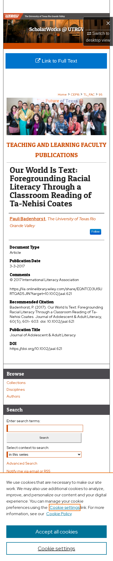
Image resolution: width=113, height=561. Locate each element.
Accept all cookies (56, 531)
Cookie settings (65, 507)
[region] (56, 516)
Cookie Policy (59, 513)
